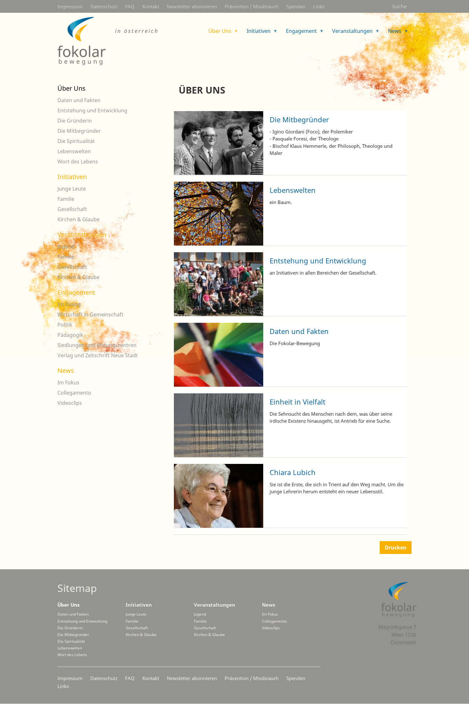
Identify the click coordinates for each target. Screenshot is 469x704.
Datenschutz (103, 6)
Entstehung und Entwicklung (318, 260)
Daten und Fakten (299, 331)
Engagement (76, 292)
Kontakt (150, 6)
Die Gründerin (74, 120)
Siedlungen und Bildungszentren (97, 345)
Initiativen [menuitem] (256, 33)
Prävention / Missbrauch (252, 6)
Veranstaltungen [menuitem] (350, 33)
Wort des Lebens (77, 161)
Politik (64, 324)
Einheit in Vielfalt (297, 401)
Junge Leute (71, 188)
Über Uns (71, 88)
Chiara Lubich (293, 472)
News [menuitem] (392, 33)
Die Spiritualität (76, 141)
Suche (399, 6)
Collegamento (74, 392)
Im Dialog (69, 304)
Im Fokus (68, 382)
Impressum (70, 6)
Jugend (65, 246)
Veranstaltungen (81, 234)
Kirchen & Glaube (78, 219)
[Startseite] (108, 41)
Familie (65, 198)
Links (318, 6)
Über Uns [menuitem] (217, 33)
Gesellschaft (72, 209)
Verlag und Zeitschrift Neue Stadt (97, 355)
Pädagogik (70, 334)
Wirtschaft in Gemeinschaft (90, 314)
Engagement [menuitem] (299, 33)
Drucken (395, 547)
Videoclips (69, 402)
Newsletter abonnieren (192, 6)
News (65, 370)
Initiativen (72, 176)
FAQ (130, 6)
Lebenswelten (293, 190)
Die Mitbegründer (299, 119)
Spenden (295, 6)
